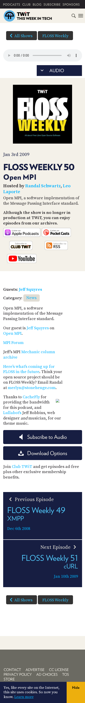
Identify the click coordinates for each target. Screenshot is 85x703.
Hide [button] (76, 687)
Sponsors (71, 4)
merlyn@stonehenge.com (32, 387)
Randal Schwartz (43, 186)
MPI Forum (13, 342)
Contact (12, 670)
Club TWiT (22, 466)
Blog (37, 4)
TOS (65, 674)
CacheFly (31, 397)
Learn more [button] (24, 697)
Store (9, 679)
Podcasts (11, 4)
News (31, 297)
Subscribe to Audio (47, 437)
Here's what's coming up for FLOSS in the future (29, 369)
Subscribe (52, 4)
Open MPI (12, 333)
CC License (59, 670)
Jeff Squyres (30, 289)
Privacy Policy (18, 674)
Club (26, 4)
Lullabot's (12, 412)
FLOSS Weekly (55, 36)
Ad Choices (47, 674)
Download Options (47, 453)
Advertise (35, 670)
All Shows (23, 36)
